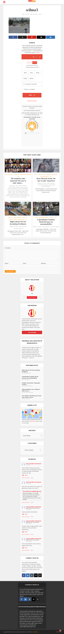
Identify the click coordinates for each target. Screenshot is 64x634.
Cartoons (24, 217)
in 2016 (37, 52)
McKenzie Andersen (28, 386)
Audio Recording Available (14, 217)
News (35, 174)
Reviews (51, 217)
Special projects (44, 176)
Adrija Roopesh (19, 228)
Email (24, 263)
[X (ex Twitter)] (40, 575)
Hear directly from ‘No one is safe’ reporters (46, 179)
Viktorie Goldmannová (12, 194)
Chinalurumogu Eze (24, 194)
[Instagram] (36, 575)
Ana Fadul (18, 191)
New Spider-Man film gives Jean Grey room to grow (31, 396)
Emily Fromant (24, 187)
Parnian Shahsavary (21, 197)
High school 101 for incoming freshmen (18, 222)
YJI (41, 14)
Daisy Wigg (24, 195)
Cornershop (35, 632)
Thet (29, 195)
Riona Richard (26, 398)
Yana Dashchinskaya (28, 392)
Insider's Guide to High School (16, 219)
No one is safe (8, 174)
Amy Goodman (11, 190)
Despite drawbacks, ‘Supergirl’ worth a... (31, 383)
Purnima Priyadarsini (13, 188)
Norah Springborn (23, 188)
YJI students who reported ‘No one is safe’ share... (18, 180)
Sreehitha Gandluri (15, 187)
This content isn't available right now (32, 491)
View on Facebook (26, 477)
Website (43, 263)
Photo (26, 475)
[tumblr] (32, 575)
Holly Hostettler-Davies (21, 192)
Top (18, 176)
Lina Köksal (25, 190)
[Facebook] (24, 575)
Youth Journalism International (47, 185)
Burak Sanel (13, 197)
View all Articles (32, 297)
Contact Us (58, 632)
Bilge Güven (24, 191)
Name (6, 263)
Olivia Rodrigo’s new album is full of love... (31, 390)
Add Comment (33, 14)
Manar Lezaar (11, 191)
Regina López (11, 192)
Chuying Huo (19, 190)
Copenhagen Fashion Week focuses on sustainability (46, 221)
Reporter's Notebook (25, 174)
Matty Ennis (18, 195)
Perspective (16, 174)
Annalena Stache (10, 195)
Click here (32, 421)
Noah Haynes (55, 226)
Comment (7, 248)
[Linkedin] (28, 575)
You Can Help (32, 332)
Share (32, 477)
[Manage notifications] (60, 630)
